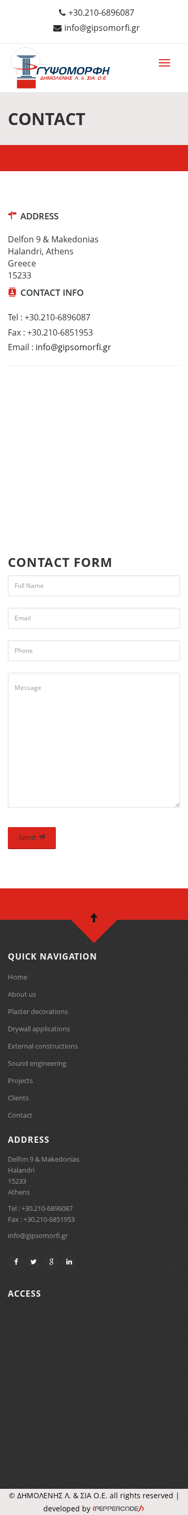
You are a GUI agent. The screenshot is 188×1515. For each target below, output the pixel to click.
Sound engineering (37, 1063)
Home (17, 977)
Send (28, 837)
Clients (18, 1097)
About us (22, 994)
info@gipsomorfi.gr (102, 28)
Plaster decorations (38, 1011)
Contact (20, 1115)
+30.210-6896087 (101, 12)
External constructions (43, 1046)
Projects (20, 1080)
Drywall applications (39, 1028)
